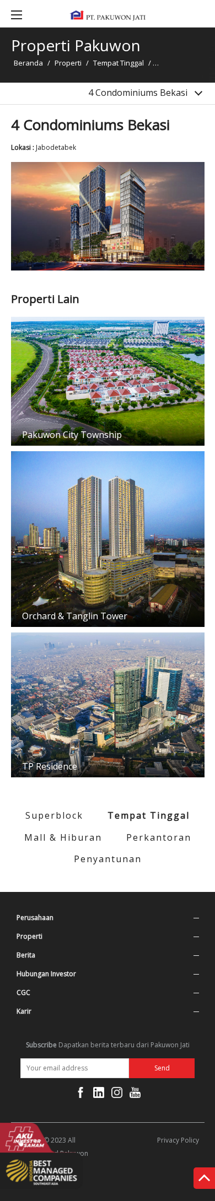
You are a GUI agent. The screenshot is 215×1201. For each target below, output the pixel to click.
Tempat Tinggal (118, 63)
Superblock (54, 815)
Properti (68, 63)
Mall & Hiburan (63, 837)
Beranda (28, 63)
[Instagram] (116, 1094)
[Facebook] (80, 1094)
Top (204, 1180)
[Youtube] (135, 1094)
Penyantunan (108, 859)
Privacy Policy (178, 1140)
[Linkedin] (98, 1094)
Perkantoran (158, 837)
